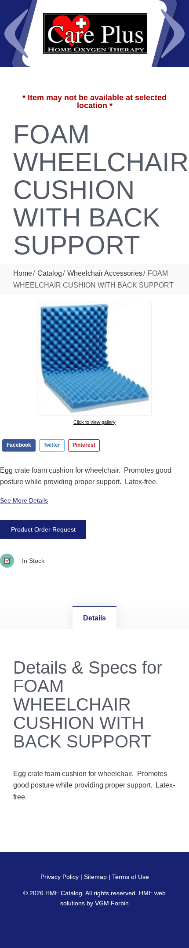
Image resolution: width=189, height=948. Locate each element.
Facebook (19, 445)
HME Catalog (63, 893)
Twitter (52, 445)
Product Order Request (43, 529)
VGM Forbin (112, 903)
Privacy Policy (59, 876)
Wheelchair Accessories (104, 273)
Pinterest (84, 445)
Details (94, 618)
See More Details (24, 500)
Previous (16, 33)
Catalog (49, 273)
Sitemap (95, 876)
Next (172, 33)
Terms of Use (130, 876)
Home (22, 273)
